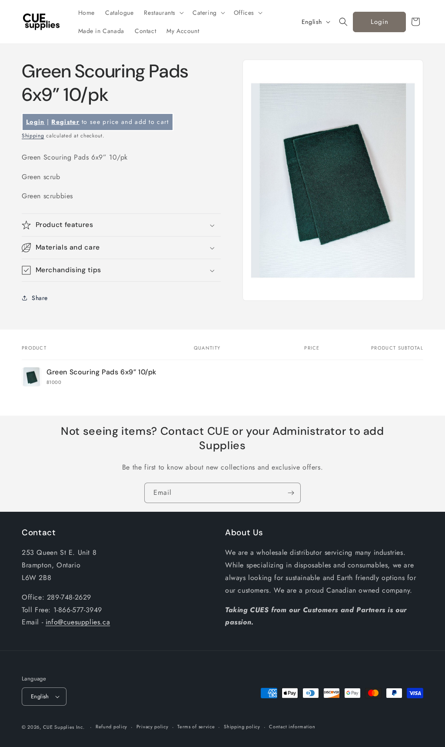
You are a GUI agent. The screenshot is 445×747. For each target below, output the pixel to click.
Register (65, 121)
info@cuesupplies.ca (78, 622)
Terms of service (196, 726)
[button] (163, 12)
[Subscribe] (290, 493)
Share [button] (40, 297)
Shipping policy (242, 726)
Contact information (292, 726)
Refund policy (111, 726)
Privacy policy (152, 726)
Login (380, 22)
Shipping (33, 136)
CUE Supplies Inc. (64, 727)
